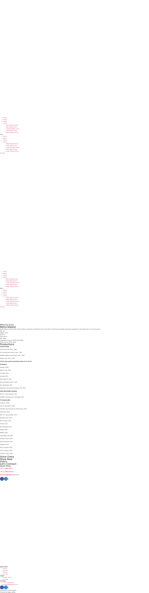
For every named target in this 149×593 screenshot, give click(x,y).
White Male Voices (11, 130)
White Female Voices (12, 132)
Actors (5, 121)
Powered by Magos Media (7, 592)
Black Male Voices (11, 127)
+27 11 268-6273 (6, 468)
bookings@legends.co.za (9, 475)
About (5, 119)
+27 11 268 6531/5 (6, 472)
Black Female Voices (12, 125)
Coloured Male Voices (12, 129)
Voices (5, 123)
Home (5, 117)
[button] (74, 134)
